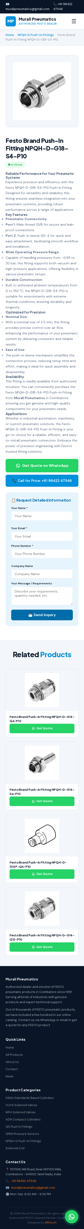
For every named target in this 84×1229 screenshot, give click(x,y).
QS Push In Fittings (19, 1127)
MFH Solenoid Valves (20, 1112)
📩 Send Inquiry (42, 615)
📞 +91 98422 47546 (62, 6)
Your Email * (19, 528)
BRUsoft (50, 1222)
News (10, 1076)
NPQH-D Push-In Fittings (36, 35)
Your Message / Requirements (31, 583)
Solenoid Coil (15, 1148)
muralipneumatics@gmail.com (33, 1188)
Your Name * (19, 508)
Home (10, 35)
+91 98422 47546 (23, 1181)
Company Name (22, 566)
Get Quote (44, 728)
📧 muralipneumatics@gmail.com (27, 6)
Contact (12, 1069)
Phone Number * (22, 546)
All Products (14, 1055)
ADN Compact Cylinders (23, 1119)
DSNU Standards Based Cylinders (30, 1098)
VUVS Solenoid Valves (21, 1105)
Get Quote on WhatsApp (45, 465)
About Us (12, 1062)
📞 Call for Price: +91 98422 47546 (42, 480)
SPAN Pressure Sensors (22, 1134)
